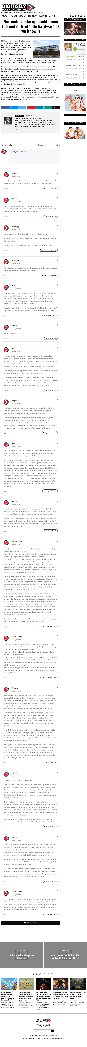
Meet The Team (36, 1038)
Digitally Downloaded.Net (52, 1035)
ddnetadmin (20, 35)
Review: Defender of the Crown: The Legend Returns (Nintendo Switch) (78, 995)
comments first (54, 145)
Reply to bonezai (50, 188)
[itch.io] (76, 16)
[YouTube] (73, 16)
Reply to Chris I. (50, 315)
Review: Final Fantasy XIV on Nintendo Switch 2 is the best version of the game (60, 995)
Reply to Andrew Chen (49, 626)
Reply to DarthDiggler (49, 250)
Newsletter (43, 16)
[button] (52, 1031)
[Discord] (81, 16)
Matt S (14, 199)
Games (4, 16)
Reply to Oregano (50, 433)
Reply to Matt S (51, 216)
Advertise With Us (27, 1038)
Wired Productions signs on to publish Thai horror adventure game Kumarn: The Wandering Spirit (43, 996)
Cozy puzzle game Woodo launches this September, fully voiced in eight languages (26, 995)
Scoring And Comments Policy (57, 1038)
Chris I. (14, 286)
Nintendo (37, 35)
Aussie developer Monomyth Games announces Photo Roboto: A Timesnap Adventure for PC (7, 996)
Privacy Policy (45, 1038)
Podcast (14, 16)
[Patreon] (78, 16)
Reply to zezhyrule (50, 275)
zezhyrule (15, 260)
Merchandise (32, 16)
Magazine (22, 16)
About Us (52, 16)
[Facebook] (70, 16)
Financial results (29, 35)
